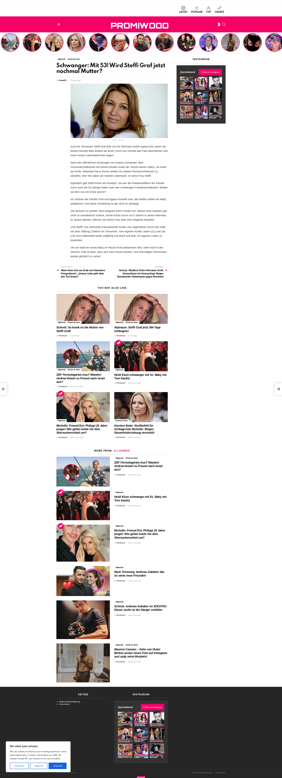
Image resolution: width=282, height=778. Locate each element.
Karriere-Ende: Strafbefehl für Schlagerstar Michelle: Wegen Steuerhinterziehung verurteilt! (76, 44)
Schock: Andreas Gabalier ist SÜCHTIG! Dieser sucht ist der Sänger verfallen (164, 45)
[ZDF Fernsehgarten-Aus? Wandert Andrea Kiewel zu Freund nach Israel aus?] (83, 356)
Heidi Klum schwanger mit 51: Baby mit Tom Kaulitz (32, 46)
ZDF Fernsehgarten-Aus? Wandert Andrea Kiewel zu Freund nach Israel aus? (9, 44)
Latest (183, 12)
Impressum (64, 704)
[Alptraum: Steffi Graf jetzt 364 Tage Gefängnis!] (141, 309)
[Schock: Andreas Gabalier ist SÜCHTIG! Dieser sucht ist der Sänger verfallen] (83, 619)
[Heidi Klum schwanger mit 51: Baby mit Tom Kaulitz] (141, 356)
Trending (119, 343)
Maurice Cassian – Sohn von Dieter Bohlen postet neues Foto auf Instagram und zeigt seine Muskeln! (230, 43)
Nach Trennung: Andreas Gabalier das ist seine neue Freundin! (142, 46)
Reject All (39, 766)
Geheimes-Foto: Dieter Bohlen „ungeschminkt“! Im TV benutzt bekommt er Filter (253, 45)
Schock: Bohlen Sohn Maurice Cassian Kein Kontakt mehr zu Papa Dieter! (208, 45)
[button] (186, 83)
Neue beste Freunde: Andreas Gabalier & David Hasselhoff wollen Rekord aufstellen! (186, 44)
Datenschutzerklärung (69, 701)
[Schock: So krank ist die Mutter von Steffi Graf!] (83, 309)
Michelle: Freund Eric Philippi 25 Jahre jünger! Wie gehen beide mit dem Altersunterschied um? (54, 43)
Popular (197, 12)
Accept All (57, 766)
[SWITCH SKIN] (219, 24)
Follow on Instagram (210, 72)
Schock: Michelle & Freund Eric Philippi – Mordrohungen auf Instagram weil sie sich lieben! (97, 43)
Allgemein (62, 322)
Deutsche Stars (74, 322)
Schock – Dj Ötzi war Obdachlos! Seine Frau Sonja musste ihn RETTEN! (120, 45)
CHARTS (219, 12)
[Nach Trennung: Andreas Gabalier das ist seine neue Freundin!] (83, 581)
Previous (1, 42)
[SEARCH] (224, 24)
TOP (208, 12)
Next (280, 42)
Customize (19, 766)
